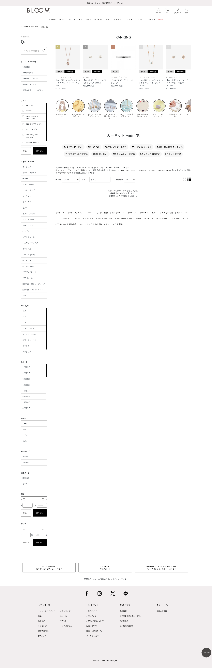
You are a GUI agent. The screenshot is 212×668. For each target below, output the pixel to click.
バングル (25, 231)
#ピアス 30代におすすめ (76, 154)
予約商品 (25, 462)
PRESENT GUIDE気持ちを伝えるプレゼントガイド (49, 567)
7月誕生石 (26, 402)
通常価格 (25, 478)
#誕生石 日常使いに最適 (115, 147)
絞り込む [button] (39, 151)
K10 (24, 323)
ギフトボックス (28, 237)
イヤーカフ (26, 202)
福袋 (24, 295)
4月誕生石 (26, 385)
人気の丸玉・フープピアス (32, 90)
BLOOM (29, 105)
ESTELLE (29, 111)
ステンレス (26, 352)
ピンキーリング (28, 190)
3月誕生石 (26, 379)
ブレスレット (27, 225)
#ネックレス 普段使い (150, 154)
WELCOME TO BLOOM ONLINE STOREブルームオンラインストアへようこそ (161, 567)
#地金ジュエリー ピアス (124, 154)
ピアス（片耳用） (29, 214)
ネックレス (26, 167)
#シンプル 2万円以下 (73, 147)
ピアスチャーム (28, 219)
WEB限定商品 (27, 73)
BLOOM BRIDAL (164, 170)
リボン (25, 441)
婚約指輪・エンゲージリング (33, 284)
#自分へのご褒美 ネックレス (170, 147)
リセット (25, 151)
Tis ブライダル (31, 129)
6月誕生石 (26, 396)
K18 (24, 311)
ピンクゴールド (28, 328)
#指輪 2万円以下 (100, 154)
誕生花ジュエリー (29, 84)
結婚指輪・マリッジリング (32, 290)
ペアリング (26, 260)
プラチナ (25, 346)
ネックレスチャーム (30, 173)
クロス (25, 429)
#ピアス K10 (93, 147)
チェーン (25, 178)
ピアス (25, 208)
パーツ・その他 (28, 255)
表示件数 (119, 179)
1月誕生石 (26, 367)
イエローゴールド (29, 334)
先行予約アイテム (65, 173)
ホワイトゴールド (29, 340)
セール (25, 484)
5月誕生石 (26, 391)
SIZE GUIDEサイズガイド (105, 567)
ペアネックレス (28, 266)
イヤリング (26, 196)
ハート (25, 423)
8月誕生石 (26, 67)
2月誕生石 (26, 373)
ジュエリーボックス (30, 243)
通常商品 (25, 456)
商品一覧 (44, 27)
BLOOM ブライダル (34, 124)
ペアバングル (27, 278)
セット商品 (26, 249)
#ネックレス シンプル (142, 147)
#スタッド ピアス (173, 154)
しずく (25, 435)
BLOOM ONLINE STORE (30, 27)
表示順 (58, 179)
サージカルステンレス (31, 78)
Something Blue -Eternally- (32, 136)
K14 (24, 317)
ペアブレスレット (29, 272)
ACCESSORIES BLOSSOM (32, 117)
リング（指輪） (28, 184)
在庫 (84, 179)
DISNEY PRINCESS (33, 143)
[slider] (24, 499)
